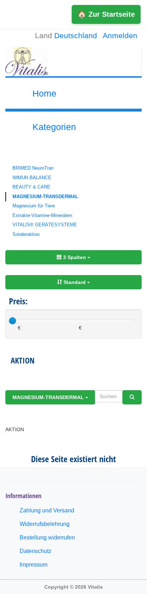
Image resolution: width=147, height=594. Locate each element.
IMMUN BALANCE (31, 177)
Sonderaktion (26, 234)
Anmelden (120, 35)
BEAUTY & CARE (31, 187)
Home (44, 93)
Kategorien (54, 127)
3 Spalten (74, 257)
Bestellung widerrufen (47, 537)
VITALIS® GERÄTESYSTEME (44, 224)
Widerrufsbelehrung (45, 524)
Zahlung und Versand (47, 510)
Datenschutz (35, 551)
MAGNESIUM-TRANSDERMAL (45, 196)
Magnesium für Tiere (33, 205)
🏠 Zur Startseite (106, 14)
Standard (74, 282)
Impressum (33, 565)
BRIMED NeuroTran (33, 168)
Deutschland (75, 35)
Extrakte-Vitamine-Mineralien (42, 215)
